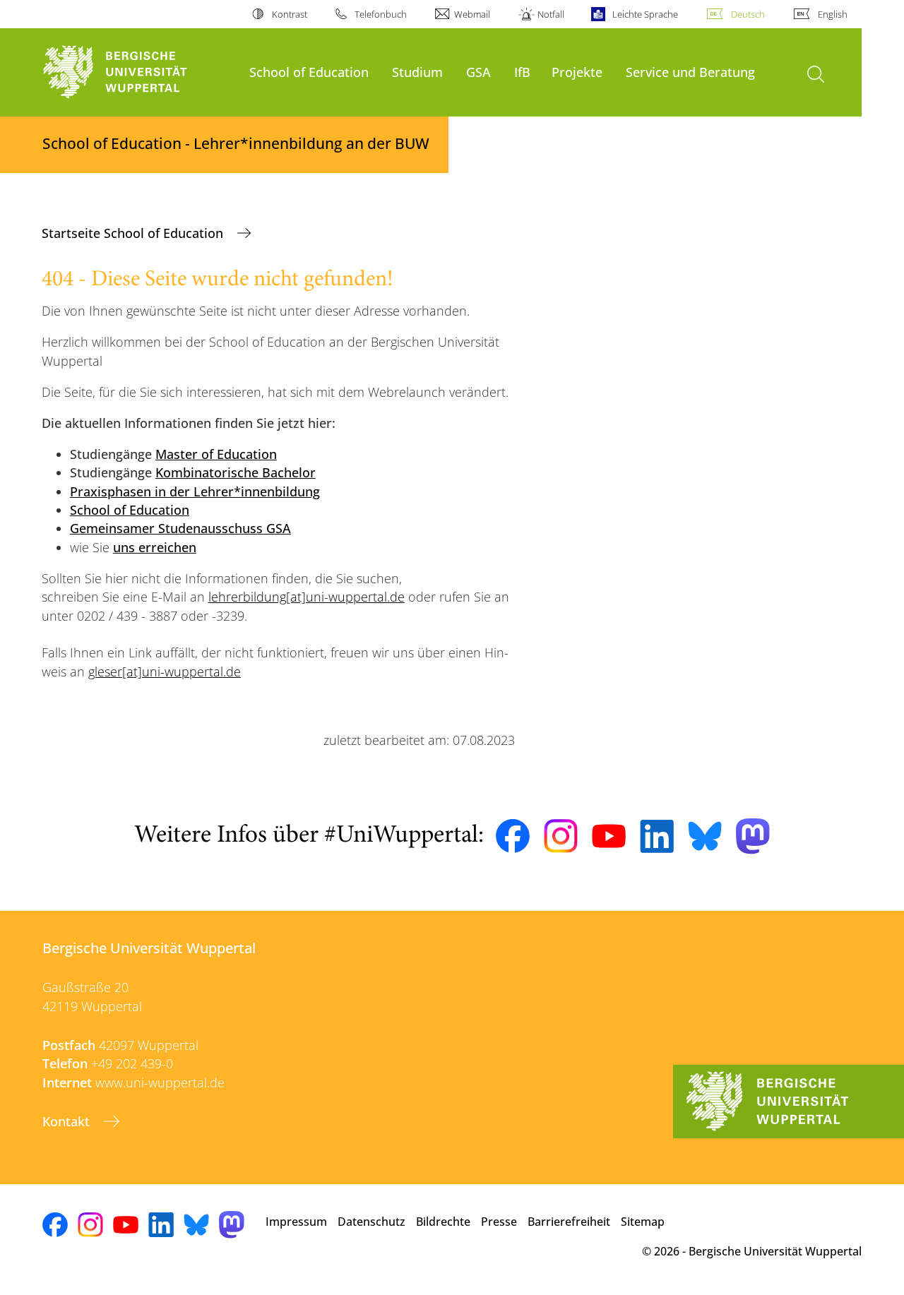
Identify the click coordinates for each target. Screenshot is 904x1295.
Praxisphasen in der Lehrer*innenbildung (195, 491)
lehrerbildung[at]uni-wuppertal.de (306, 596)
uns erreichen (154, 547)
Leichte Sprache (644, 14)
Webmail (472, 14)
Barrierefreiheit (569, 1221)
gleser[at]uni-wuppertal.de (164, 671)
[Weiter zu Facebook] (513, 836)
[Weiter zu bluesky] (705, 836)
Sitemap (643, 1221)
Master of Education (216, 454)
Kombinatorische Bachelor (235, 472)
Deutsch (748, 14)
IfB (522, 71)
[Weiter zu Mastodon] (753, 836)
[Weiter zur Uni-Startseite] (138, 72)
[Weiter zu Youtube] (609, 836)
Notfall (550, 14)
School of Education (309, 71)
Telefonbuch (381, 14)
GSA (478, 71)
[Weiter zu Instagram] (561, 836)
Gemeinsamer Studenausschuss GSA (180, 528)
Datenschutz (371, 1221)
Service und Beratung (690, 71)
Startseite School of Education (134, 233)
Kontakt (67, 1121)
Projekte (577, 71)
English (833, 14)
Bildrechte (443, 1221)
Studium (417, 71)
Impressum (296, 1221)
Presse (499, 1221)
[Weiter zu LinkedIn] (657, 836)
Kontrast (289, 14)
